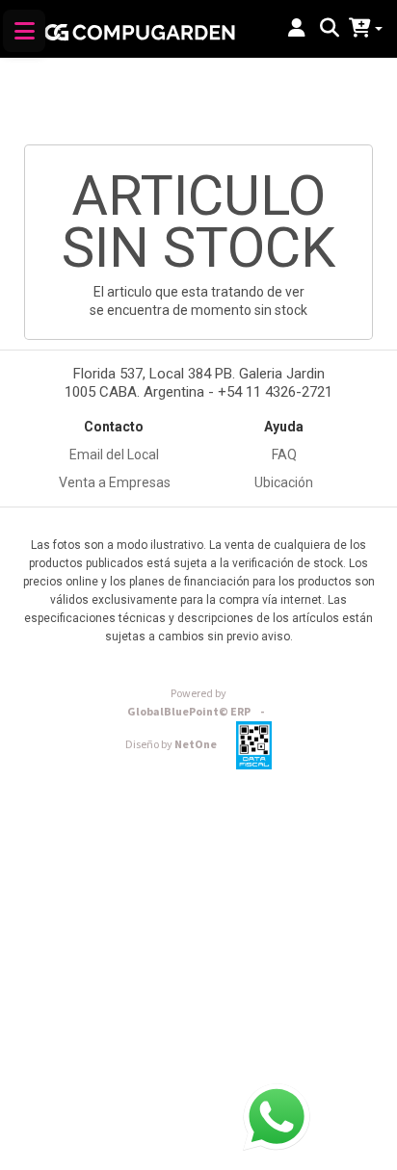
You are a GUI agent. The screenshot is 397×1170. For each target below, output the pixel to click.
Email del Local (114, 454)
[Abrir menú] (24, 31)
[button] (296, 28)
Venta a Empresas (115, 482)
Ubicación (283, 482)
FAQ (284, 454)
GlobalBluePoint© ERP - (198, 703)
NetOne (171, 745)
